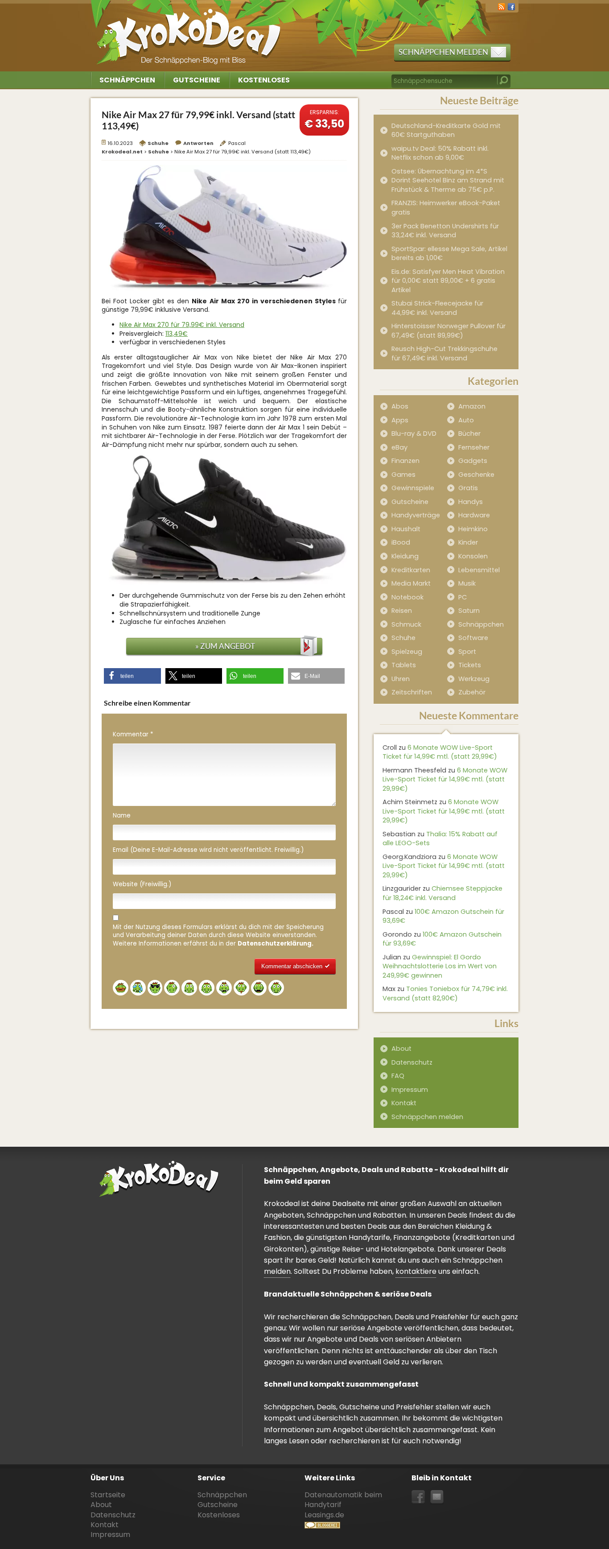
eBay (399, 447)
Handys (470, 501)
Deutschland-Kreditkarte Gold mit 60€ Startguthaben (446, 130)
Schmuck (406, 624)
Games (403, 474)
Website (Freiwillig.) (142, 884)
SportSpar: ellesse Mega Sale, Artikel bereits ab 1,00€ (449, 253)
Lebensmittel (479, 570)
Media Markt (411, 583)
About (401, 1048)
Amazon (472, 406)
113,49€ (176, 333)
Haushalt (405, 529)
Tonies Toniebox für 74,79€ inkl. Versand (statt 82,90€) (445, 993)
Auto (466, 420)
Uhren (400, 678)
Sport (467, 651)
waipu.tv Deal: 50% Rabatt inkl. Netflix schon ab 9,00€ (440, 153)
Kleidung (405, 556)
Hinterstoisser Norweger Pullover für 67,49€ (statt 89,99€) (448, 331)
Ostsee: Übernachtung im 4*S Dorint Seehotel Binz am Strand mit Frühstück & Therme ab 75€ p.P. (447, 180)
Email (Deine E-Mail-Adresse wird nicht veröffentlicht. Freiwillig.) (208, 850)
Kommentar (133, 735)
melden (277, 1271)
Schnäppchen (127, 80)
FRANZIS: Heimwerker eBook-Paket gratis (445, 207)
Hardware (474, 515)
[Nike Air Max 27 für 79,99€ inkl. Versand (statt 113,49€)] (224, 227)
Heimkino (473, 529)
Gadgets (472, 460)
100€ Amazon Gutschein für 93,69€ (443, 916)
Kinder (468, 542)
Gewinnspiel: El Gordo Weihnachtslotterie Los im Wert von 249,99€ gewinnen (440, 966)
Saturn (469, 610)
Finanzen (405, 460)
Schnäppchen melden (443, 52)
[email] (437, 1497)
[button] (132, 676)
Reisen (401, 610)
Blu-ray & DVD (413, 433)
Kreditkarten (410, 570)
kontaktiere (415, 1271)
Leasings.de (324, 1515)
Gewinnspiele (412, 487)
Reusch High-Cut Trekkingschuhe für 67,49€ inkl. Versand (444, 353)
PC (462, 597)
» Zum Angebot (225, 646)
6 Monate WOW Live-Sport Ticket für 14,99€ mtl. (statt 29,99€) (440, 752)
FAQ (397, 1075)
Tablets (403, 665)
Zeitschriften (411, 692)
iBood (400, 542)
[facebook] (511, 6)
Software (473, 637)
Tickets (469, 665)
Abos (399, 406)
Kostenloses (264, 80)
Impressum (409, 1089)
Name (122, 816)
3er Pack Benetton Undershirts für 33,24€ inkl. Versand (445, 231)
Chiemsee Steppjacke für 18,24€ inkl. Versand (442, 893)
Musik (467, 583)
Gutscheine (196, 80)
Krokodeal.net (190, 31)
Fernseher (474, 447)
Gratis (468, 487)
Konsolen (473, 556)
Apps (399, 420)
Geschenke (476, 474)
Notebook (407, 597)
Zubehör (472, 692)
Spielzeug (406, 651)
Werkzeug (474, 678)
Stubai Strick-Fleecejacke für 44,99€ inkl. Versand (437, 308)
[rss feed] (501, 6)
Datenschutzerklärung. (275, 943)
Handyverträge (415, 515)
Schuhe (158, 143)
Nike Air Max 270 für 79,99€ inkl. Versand (181, 324)
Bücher (469, 433)
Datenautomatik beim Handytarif (343, 1500)
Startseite (108, 1495)
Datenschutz (411, 1062)
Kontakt (403, 1103)
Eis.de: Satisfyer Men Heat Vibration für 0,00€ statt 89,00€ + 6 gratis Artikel (448, 280)
